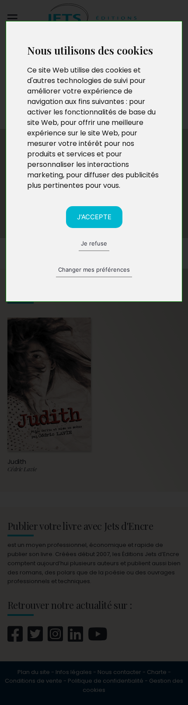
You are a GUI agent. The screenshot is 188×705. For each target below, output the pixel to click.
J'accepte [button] (94, 217)
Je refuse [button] (94, 243)
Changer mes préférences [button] (94, 269)
